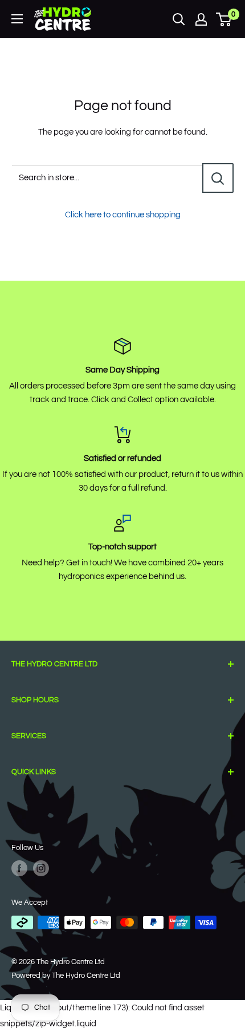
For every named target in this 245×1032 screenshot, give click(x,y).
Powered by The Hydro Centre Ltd (65, 976)
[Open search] (179, 19)
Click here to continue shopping (123, 215)
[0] (224, 19)
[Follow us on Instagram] (41, 868)
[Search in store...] (218, 178)
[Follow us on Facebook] (19, 868)
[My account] (201, 19)
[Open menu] (17, 18)
